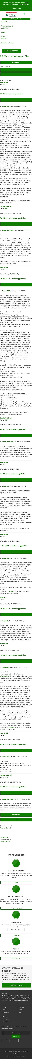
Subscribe (16, 1036)
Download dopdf (11, 51)
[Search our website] (30, 14)
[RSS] (21, 1040)
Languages (6, 1012)
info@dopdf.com (5, 676)
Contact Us (6, 1019)
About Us (5, 1017)
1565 (6, 208)
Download (21, 1007)
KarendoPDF (4, 82)
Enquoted (15, 1000)
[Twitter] (7, 1040)
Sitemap (18, 1056)
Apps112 (27, 999)
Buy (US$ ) (16, 8)
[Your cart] (23, 14)
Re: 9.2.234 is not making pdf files (13, 218)
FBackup (19, 997)
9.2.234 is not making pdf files (14, 56)
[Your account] (27, 14)
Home (4, 1007)
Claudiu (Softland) (6, 206)
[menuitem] (7, 26)
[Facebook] (3, 1040)
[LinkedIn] (12, 1040)
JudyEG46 (3, 597)
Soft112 (22, 999)
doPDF (5, 1009)
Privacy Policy (10, 1056)
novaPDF (4, 999)
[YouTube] (17, 1040)
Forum (20, 1012)
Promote (5, 1022)
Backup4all (14, 997)
